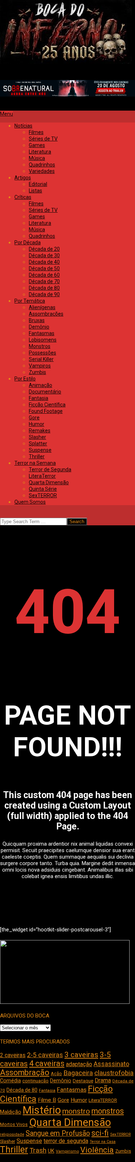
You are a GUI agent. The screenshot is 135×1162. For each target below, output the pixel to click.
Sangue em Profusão (58, 1133)
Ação (56, 1073)
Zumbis (123, 1151)
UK (51, 1151)
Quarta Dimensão (70, 1122)
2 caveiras (13, 1055)
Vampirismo (67, 1151)
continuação (35, 1080)
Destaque (83, 1080)
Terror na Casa (103, 1141)
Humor (79, 1100)
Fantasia (47, 1090)
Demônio (60, 1080)
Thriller (14, 1149)
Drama (103, 1080)
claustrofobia (114, 1073)
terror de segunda (66, 1140)
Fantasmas (71, 1089)
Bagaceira (78, 1073)
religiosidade (12, 1134)
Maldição (10, 1112)
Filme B (47, 1100)
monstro (76, 1111)
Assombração (24, 1072)
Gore (63, 1100)
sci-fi (100, 1132)
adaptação (79, 1064)
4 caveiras (46, 1063)
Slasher (7, 1141)
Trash (38, 1150)
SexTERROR (120, 1134)
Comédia (10, 1081)
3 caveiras (81, 1054)
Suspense (29, 1140)
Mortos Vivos (14, 1124)
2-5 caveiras (45, 1055)
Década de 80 (21, 1090)
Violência (97, 1149)
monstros (107, 1111)
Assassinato (111, 1064)
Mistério (42, 1110)
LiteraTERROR (103, 1100)
